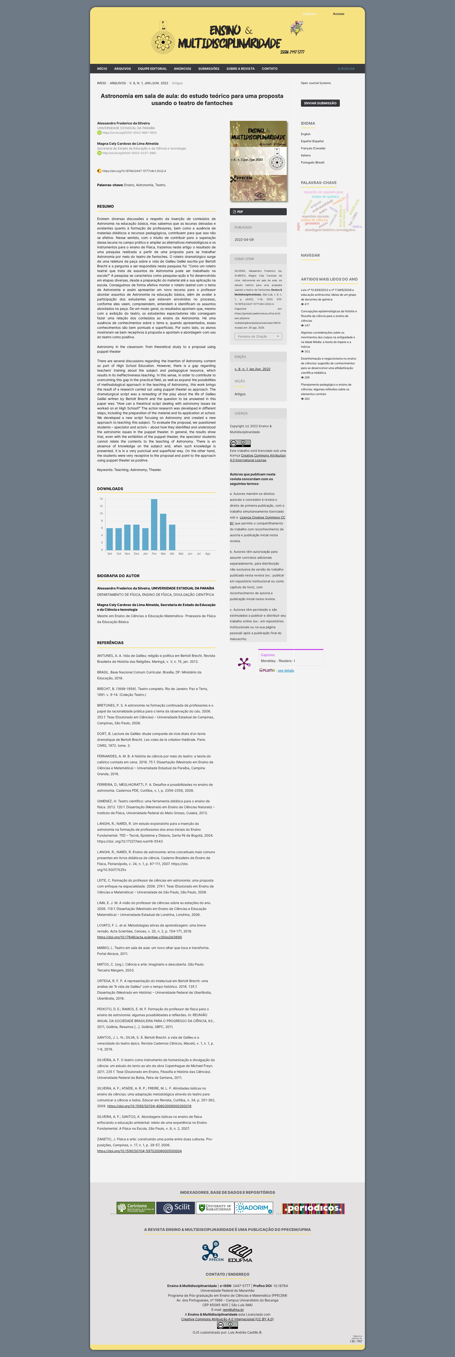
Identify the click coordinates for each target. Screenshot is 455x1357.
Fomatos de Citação (252, 336)
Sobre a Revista (241, 68)
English (305, 134)
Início (102, 68)
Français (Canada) (313, 148)
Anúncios (182, 68)
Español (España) (312, 141)
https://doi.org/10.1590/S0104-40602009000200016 (149, 1106)
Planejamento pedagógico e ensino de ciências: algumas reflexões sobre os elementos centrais (326, 389)
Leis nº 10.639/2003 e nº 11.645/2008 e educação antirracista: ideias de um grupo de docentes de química (328, 294)
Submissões (208, 68)
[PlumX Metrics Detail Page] (244, 663)
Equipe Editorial (152, 68)
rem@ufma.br (233, 1310)
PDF (240, 212)
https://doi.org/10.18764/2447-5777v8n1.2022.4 (134, 171)
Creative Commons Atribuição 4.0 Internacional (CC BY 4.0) (227, 1319)
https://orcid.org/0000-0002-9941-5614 (129, 132)
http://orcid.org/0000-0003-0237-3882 (129, 153)
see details (286, 670)
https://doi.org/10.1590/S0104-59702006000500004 (139, 1151)
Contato (270, 68)
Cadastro (309, 14)
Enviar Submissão (320, 103)
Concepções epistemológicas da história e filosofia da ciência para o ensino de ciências (329, 315)
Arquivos (122, 68)
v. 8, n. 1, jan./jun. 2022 (148, 83)
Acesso (338, 14)
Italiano (306, 155)
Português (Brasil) (312, 162)
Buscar (348, 68)
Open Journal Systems (316, 83)
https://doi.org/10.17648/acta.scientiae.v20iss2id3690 (139, 937)
